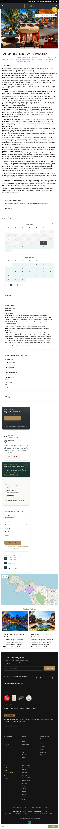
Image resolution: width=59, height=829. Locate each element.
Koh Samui (7, 768)
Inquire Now (53, 826)
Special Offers (26, 780)
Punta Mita (43, 752)
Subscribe (50, 668)
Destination (8, 515)
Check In (7, 521)
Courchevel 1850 (44, 736)
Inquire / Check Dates (12, 418)
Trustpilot (16, 437)
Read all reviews (12, 456)
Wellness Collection (22, 57)
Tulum (41, 749)
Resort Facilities (52, 57)
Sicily (23, 741)
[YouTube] (48, 677)
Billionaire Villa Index (27, 797)
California (6, 778)
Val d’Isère (42, 741)
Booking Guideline (17, 807)
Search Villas (13, 542)
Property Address (13, 200)
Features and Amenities (16, 355)
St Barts (6, 739)
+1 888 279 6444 (12, 559)
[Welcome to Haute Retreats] (54, 9)
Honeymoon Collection (23, 59)
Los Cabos (42, 747)
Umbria (24, 747)
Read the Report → (10, 725)
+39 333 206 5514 (12, 568)
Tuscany (24, 736)
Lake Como (25, 739)
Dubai (5, 770)
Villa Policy (10, 397)
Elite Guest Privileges (28, 778)
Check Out (8, 528)
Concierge (24, 775)
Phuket (10, 208)
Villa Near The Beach (16, 644)
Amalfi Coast (25, 744)
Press (23, 786)
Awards (24, 788)
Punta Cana (7, 747)
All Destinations (26, 765)
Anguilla (6, 741)
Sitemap (45, 807)
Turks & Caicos (8, 736)
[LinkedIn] (44, 677)
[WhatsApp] (36, 677)
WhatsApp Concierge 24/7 (12, 423)
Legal (32, 807)
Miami (5, 776)
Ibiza (23, 752)
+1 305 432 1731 (12, 563)
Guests (7, 535)
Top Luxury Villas (26, 772)
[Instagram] (52, 677)
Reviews (24, 791)
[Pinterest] (40, 677)
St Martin (6, 744)
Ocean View (34, 59)
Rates (8, 295)
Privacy (38, 807)
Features (10, 305)
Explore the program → (11, 474)
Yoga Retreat (27, 61)
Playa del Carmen (44, 755)
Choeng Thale (12, 206)
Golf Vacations (33, 57)
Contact (24, 799)
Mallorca (24, 757)
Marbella (24, 755)
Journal (24, 794)
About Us (24, 783)
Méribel (42, 739)
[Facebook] (32, 677)
